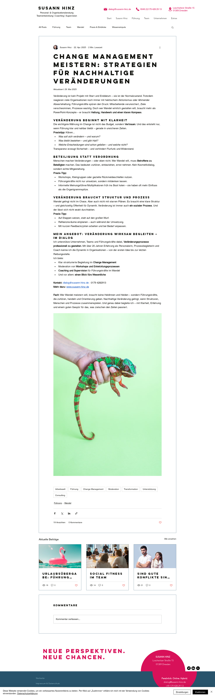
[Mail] (105, 9)
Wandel (80, 27)
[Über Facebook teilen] (54, 513)
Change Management (93, 489)
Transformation (131, 489)
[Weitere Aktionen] (160, 47)
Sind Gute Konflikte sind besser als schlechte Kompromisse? (153, 575)
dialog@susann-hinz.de (120, 9)
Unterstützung (149, 489)
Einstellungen (182, 692)
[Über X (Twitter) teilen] (62, 513)
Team (68, 27)
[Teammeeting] (107, 556)
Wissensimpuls (119, 27)
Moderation (113, 489)
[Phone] (137, 9)
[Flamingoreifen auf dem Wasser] (60, 556)
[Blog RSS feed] (198, 668)
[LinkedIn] (193, 668)
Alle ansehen (170, 539)
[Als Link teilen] (76, 513)
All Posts (43, 27)
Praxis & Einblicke (98, 27)
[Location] (170, 9)
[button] (122, 18)
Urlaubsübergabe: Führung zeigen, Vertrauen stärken (59, 575)
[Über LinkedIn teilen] (69, 513)
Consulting (60, 495)
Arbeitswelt (60, 489)
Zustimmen (200, 692)
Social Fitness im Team (106, 575)
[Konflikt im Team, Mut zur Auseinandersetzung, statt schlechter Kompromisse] (155, 556)
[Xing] (189, 668)
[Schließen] (211, 692)
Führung (56, 27)
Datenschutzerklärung (27, 693)
